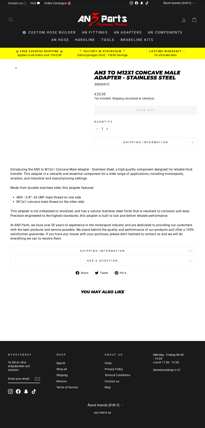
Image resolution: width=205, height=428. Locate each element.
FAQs (108, 363)
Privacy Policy (114, 369)
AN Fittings (95, 32)
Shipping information (145, 142)
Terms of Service (67, 387)
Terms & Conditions (117, 375)
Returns (61, 381)
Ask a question (102, 260)
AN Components (165, 32)
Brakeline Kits (137, 40)
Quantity (103, 121)
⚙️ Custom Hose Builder (49, 32)
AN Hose (60, 40)
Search (60, 363)
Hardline (85, 40)
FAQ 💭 (35, 3)
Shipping (118, 98)
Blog (108, 387)
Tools (108, 40)
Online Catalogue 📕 (57, 3)
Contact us (112, 381)
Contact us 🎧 (17, 3)
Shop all (61, 369)
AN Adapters (128, 32)
